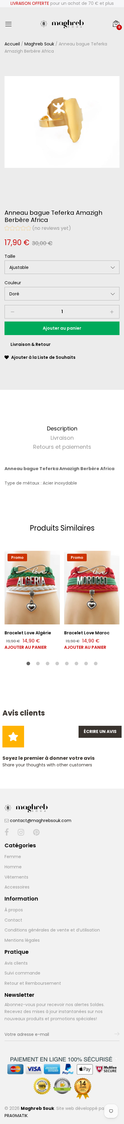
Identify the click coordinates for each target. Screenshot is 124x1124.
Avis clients (16, 963)
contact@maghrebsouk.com (40, 821)
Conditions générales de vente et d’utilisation (52, 930)
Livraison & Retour (31, 344)
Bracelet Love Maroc (87, 633)
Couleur (13, 283)
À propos (14, 910)
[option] (62, 122)
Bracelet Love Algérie (28, 633)
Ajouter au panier (26, 647)
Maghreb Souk (39, 44)
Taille (10, 256)
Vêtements (16, 877)
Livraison (62, 438)
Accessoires (17, 887)
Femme (13, 857)
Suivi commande (22, 973)
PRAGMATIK (16, 1116)
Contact (13, 920)
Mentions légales (22, 940)
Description (62, 428)
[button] (38, 229)
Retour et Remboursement (33, 983)
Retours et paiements (62, 447)
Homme (13, 867)
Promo (17, 557)
